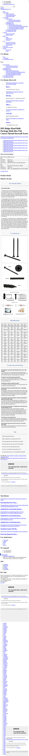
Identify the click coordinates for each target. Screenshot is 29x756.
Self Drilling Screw (10, 23)
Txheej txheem (9, 38)
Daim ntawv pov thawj (11, 43)
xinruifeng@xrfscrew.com (8, 556)
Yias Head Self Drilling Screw (15, 25)
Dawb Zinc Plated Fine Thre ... (9, 534)
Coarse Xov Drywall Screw (15, 20)
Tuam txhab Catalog (10, 33)
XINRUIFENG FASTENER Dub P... (11, 522)
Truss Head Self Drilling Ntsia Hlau (16, 27)
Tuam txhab (5, 12)
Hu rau (4, 48)
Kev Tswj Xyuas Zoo (10, 42)
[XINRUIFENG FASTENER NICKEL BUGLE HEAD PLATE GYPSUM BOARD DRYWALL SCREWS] (14, 506)
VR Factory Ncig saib (8, 47)
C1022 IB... (9, 113)
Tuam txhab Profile (10, 14)
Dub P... (8, 87)
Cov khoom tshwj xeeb (11, 31)
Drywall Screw (9, 18)
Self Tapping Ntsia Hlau (11, 30)
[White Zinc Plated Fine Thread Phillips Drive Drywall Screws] (14, 531)
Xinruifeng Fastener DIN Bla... (9, 529)
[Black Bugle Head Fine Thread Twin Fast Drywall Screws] (14, 500)
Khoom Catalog (9, 35)
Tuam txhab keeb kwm (11, 15)
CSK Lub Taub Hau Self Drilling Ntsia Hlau (18, 26)
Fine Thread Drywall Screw (15, 21)
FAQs (7, 51)
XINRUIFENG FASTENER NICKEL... (12, 509)
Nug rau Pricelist (4, 577)
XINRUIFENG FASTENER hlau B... (11, 515)
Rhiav (4, 36)
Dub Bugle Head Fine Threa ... (9, 502)
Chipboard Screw (9, 22)
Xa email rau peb (4, 171)
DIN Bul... (9, 95)
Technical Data (9, 44)
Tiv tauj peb (8, 49)
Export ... (8, 122)
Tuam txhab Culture (10, 16)
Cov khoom (5, 17)
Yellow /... (8, 104)
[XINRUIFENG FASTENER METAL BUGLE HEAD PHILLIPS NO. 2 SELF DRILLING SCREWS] (14, 513)
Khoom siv (8, 40)
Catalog (5, 32)
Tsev (4, 11)
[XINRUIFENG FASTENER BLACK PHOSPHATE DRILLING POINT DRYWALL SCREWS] (14, 519)
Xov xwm (5, 46)
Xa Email (3, 582)
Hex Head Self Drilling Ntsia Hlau (16, 28)
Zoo (4, 41)
